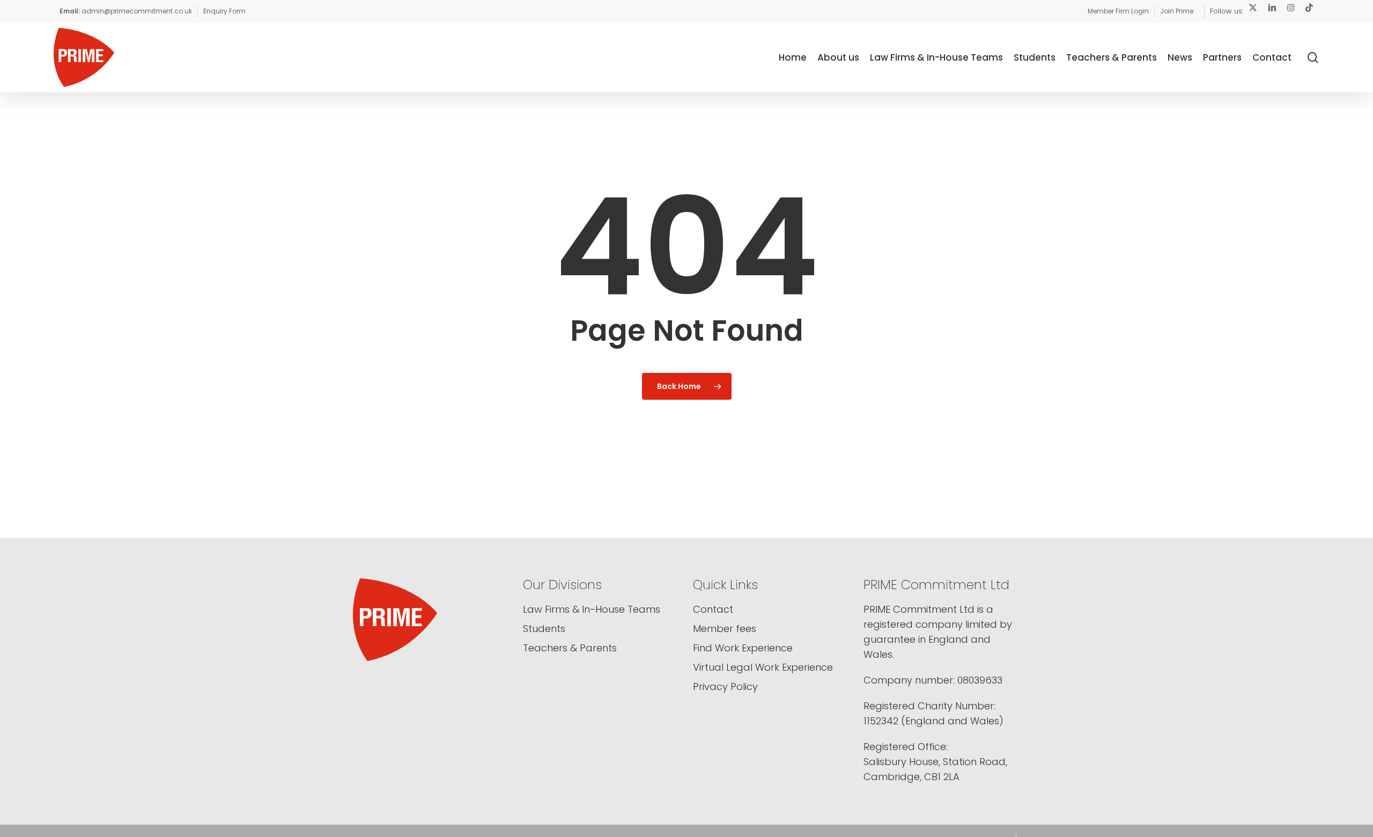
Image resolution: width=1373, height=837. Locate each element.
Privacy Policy (725, 686)
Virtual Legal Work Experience (763, 667)
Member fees (724, 628)
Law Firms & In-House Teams (591, 609)
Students (544, 628)
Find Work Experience (743, 648)
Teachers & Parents (570, 648)
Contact (713, 609)
